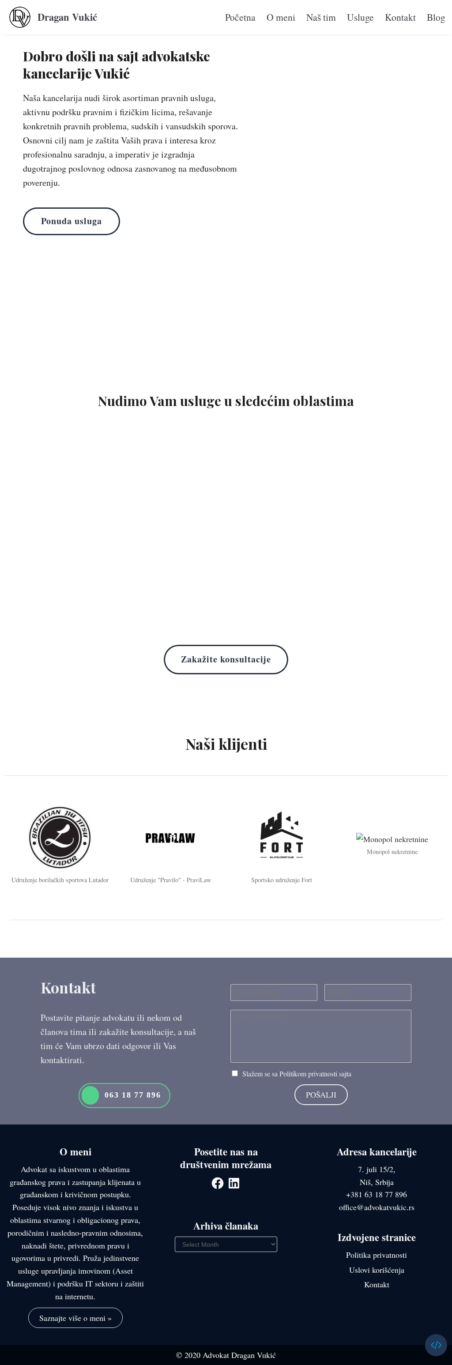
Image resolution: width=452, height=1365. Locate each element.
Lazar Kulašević (409, 1345)
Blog (436, 17)
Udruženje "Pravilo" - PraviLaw (170, 880)
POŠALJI (321, 1094)
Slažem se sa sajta (296, 1073)
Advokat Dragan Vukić (239, 1355)
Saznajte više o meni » (75, 1317)
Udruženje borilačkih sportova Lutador (60, 880)
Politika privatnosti (376, 1254)
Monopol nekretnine (392, 851)
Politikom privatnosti (308, 1073)
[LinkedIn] (234, 1183)
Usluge (360, 17)
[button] (71, 221)
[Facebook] (218, 1183)
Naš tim (321, 17)
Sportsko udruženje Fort (281, 880)
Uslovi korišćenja (376, 1269)
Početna (240, 17)
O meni (281, 17)
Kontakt (400, 17)
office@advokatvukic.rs (376, 1207)
